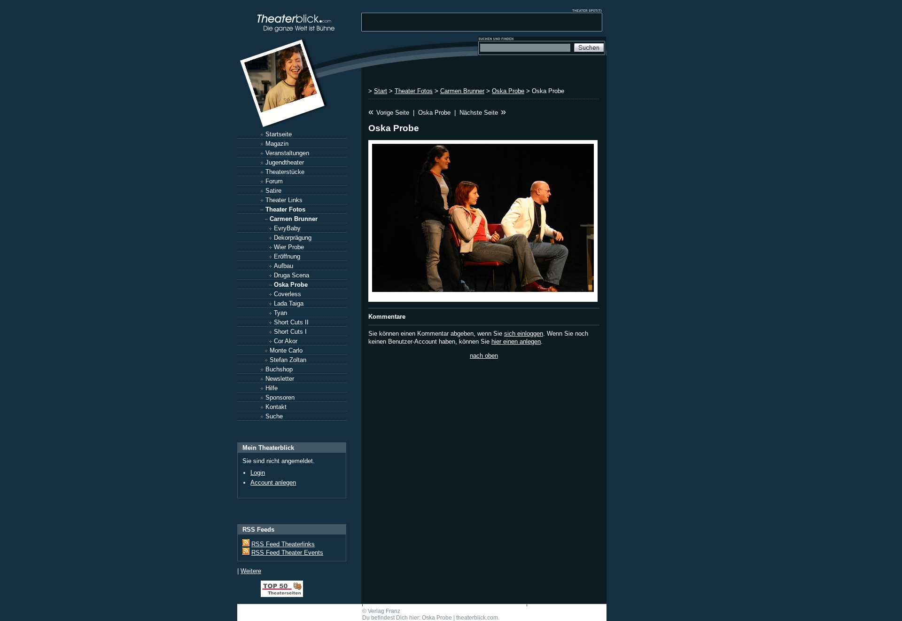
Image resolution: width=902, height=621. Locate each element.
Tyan (280, 312)
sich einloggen (523, 333)
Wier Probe (289, 247)
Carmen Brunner (294, 218)
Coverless (287, 294)
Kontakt (276, 406)
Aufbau (283, 265)
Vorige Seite (392, 112)
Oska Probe (291, 284)
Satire (273, 190)
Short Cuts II (291, 322)
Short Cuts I (290, 331)
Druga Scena (291, 275)
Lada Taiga (288, 303)
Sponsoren (280, 397)
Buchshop (279, 369)
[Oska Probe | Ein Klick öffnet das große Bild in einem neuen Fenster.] (483, 221)
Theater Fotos (285, 209)
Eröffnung (287, 256)
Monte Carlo (286, 350)
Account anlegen (273, 482)
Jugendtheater (284, 162)
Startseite (278, 134)
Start (380, 90)
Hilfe (271, 388)
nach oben (484, 355)
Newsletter (279, 378)
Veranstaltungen (287, 153)
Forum (274, 181)
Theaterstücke (284, 171)
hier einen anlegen (516, 341)
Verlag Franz (384, 611)
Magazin (276, 143)
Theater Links (284, 200)
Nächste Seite (478, 112)
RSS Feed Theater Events (287, 552)
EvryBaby (287, 228)
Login (257, 472)
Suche (274, 416)
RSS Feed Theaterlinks (283, 544)
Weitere (251, 570)
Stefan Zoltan (288, 359)
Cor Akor (285, 341)
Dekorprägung (292, 237)
